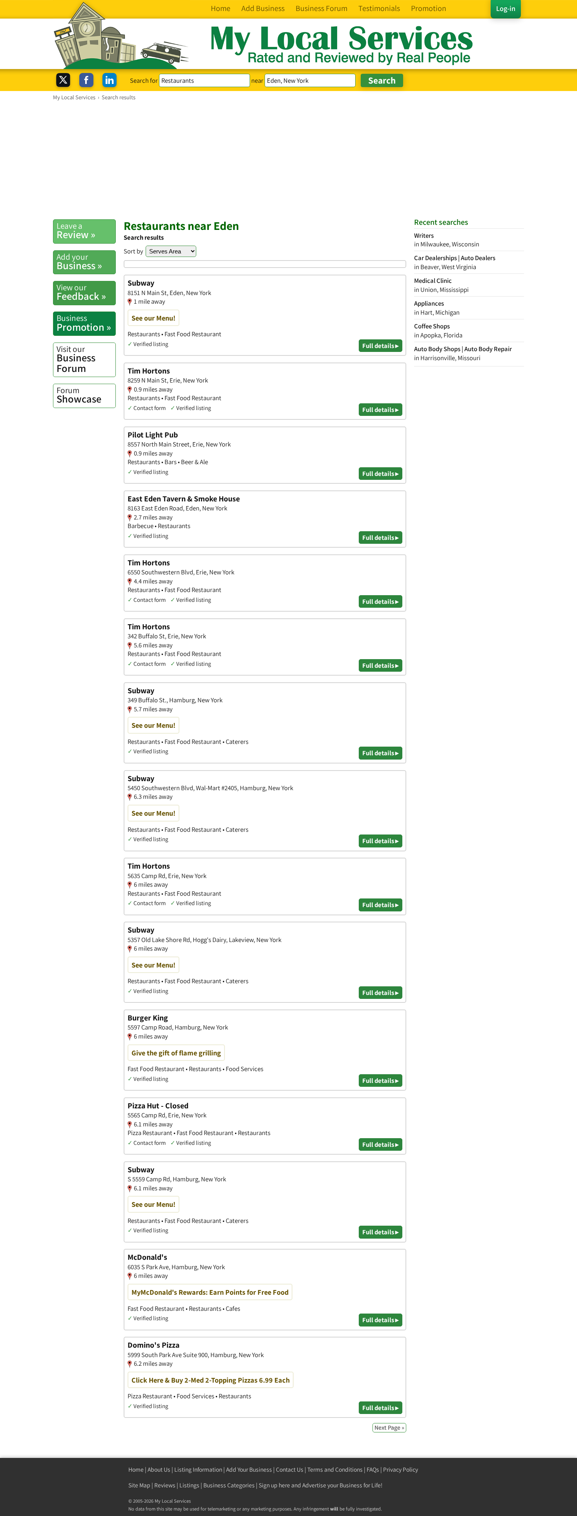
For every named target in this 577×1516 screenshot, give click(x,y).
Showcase (79, 395)
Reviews (164, 1485)
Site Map (139, 1485)
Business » (79, 261)
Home (136, 1469)
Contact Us (289, 1469)
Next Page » (389, 1427)
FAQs (373, 1469)
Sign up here (274, 1485)
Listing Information (198, 1469)
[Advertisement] (288, 160)
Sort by (133, 251)
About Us (159, 1469)
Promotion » (84, 322)
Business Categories (229, 1485)
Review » (76, 230)
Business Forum (76, 359)
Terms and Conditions (335, 1469)
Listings (189, 1485)
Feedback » (81, 292)
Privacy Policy (400, 1469)
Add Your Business (249, 1469)
